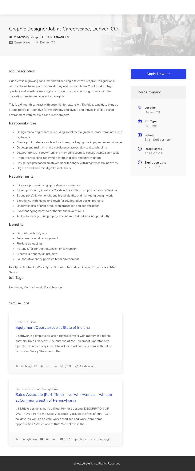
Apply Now (155, 73)
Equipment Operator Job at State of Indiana (53, 327)
